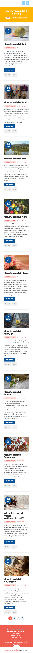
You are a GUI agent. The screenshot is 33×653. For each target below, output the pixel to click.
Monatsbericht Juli (15, 44)
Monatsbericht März (16, 273)
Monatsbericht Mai (15, 158)
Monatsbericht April (15, 217)
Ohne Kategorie (10, 47)
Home (7, 17)
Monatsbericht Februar (12, 332)
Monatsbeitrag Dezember (12, 456)
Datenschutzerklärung (12, 650)
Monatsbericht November (12, 580)
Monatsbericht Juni (15, 102)
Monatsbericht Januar (12, 393)
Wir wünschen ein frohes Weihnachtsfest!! (14, 515)
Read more (9, 70)
